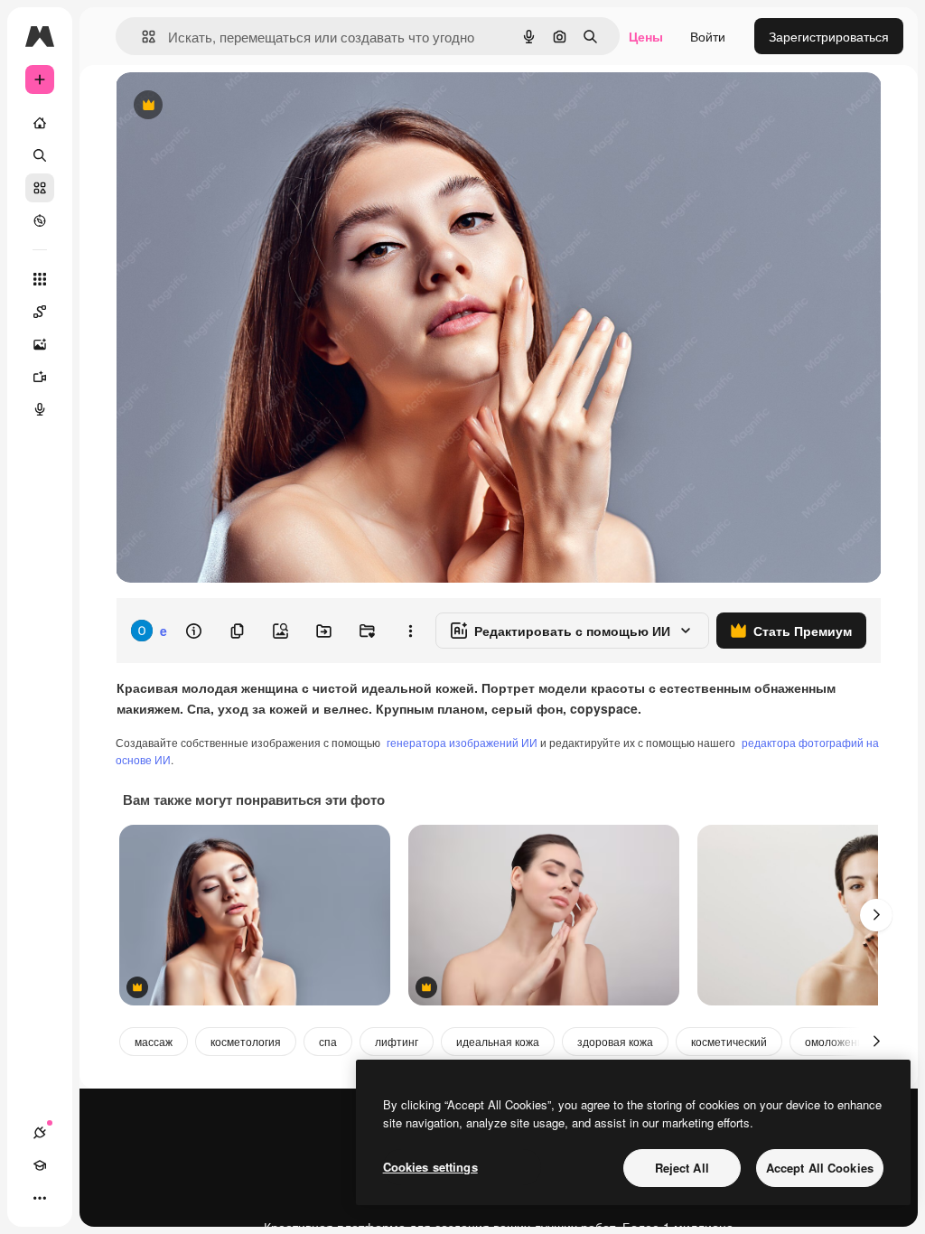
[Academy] (39, 1165)
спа (328, 1041)
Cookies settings (430, 1166)
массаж (154, 1041)
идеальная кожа (497, 1041)
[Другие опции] (410, 630)
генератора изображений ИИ (462, 742)
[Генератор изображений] (39, 344)
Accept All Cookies (820, 1167)
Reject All (682, 1167)
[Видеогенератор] (39, 376)
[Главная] (39, 122)
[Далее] (876, 915)
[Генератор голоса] (39, 409)
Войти (707, 36)
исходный (236, 106)
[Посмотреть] (39, 220)
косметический (729, 1041)
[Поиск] (39, 155)
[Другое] (39, 1197)
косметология (245, 1041)
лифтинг (396, 1041)
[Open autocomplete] (141, 36)
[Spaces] (39, 311)
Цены (646, 36)
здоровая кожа (615, 1041)
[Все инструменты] (39, 279)
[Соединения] (39, 1132)
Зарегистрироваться (829, 36)
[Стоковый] (39, 187)
